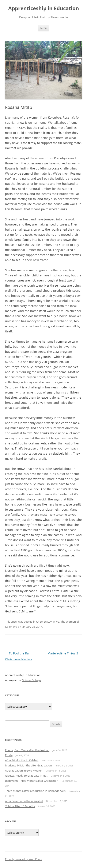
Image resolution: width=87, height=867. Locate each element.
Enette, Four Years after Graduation (27, 750)
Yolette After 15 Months (20, 806)
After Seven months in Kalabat (24, 801)
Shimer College (31, 680)
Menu (43, 27)
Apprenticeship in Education (43, 8)
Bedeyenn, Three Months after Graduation (31, 781)
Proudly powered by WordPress (23, 859)
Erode (8, 755)
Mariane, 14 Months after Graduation (28, 765)
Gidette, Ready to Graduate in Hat (26, 775)
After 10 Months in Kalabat (21, 760)
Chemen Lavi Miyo (47, 621)
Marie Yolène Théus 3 (65, 653)
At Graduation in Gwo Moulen (23, 770)
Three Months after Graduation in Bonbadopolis (35, 791)
